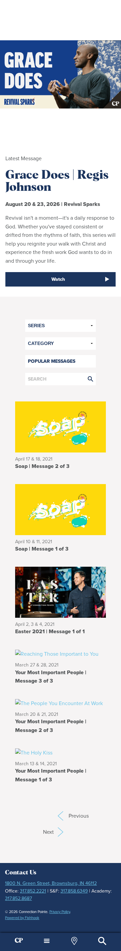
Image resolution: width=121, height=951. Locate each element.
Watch (58, 279)
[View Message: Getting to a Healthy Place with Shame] (60, 426)
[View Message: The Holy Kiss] (60, 752)
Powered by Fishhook (22, 917)
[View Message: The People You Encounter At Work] (60, 703)
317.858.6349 (74, 891)
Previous (60, 816)
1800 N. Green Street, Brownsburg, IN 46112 (51, 883)
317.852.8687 (18, 898)
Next (53, 832)
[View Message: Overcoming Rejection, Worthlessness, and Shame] (60, 509)
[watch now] (60, 74)
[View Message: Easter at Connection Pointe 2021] (60, 592)
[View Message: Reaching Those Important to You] (60, 653)
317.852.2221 (33, 891)
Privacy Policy (59, 911)
